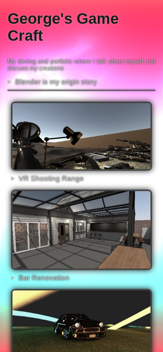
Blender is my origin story (56, 82)
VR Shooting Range (51, 178)
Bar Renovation (44, 278)
